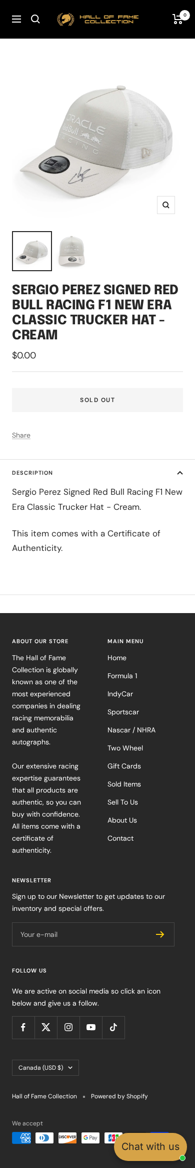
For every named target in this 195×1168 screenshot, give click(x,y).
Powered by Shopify (119, 1096)
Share (21, 435)
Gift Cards (124, 765)
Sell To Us (123, 802)
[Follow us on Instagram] (68, 1027)
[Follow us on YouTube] (91, 1027)
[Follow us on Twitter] (45, 1027)
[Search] (35, 19)
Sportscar (123, 711)
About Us (122, 820)
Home (117, 657)
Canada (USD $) (40, 1068)
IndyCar (120, 693)
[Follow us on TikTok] (113, 1027)
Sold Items (124, 784)
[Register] (160, 934)
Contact (121, 838)
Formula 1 (122, 675)
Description (32, 472)
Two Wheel (125, 747)
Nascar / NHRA (132, 729)
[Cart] (177, 19)
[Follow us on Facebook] (23, 1027)
